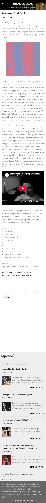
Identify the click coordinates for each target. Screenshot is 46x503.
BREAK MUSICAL (23, 3)
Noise (36, 293)
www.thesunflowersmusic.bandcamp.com (17, 275)
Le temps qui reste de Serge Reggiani (17, 394)
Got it (30, 500)
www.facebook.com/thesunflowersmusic (17, 272)
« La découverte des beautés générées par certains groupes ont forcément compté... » (19, 446)
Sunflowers (7, 297)
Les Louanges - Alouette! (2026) (15, 420)
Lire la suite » (37, 387)
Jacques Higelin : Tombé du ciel (14, 369)
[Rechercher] (43, 4)
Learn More (19, 500)
